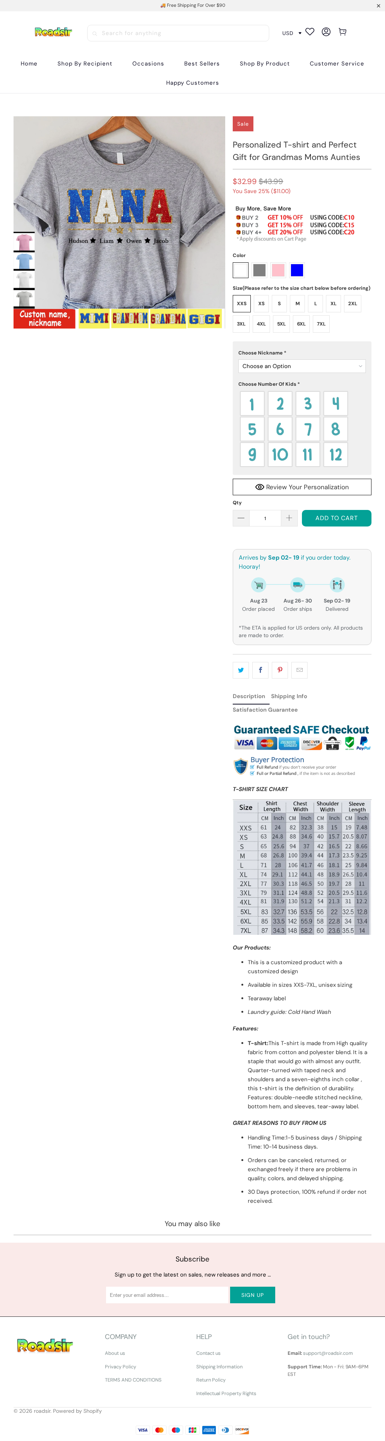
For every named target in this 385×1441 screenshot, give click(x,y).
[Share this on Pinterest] (280, 670)
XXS (242, 303)
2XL (352, 303)
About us (115, 1353)
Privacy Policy (120, 1366)
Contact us (208, 1353)
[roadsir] (53, 33)
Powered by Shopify (77, 1411)
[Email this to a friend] (299, 670)
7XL (321, 324)
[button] (85, 64)
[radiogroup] (302, 429)
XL (333, 303)
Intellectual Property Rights (226, 1393)
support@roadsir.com (328, 1353)
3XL (241, 324)
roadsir (42, 1411)
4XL (261, 324)
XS (261, 303)
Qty (237, 502)
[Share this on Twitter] (241, 670)
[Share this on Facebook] (260, 670)
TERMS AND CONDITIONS (133, 1380)
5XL (281, 324)
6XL (301, 324)
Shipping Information (219, 1366)
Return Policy (211, 1380)
